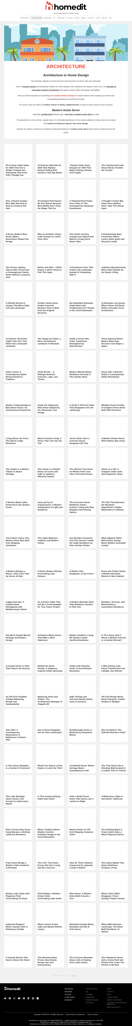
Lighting (90, 18)
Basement (69, 1000)
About (109, 989)
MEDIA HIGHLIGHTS (114, 1007)
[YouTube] (19, 998)
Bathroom (47, 18)
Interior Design (92, 1000)
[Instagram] (14, 998)
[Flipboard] (33, 998)
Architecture (36, 18)
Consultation (112, 997)
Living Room (69, 997)
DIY (54, 18)
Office (76, 18)
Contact (110, 991)
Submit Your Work (114, 1000)
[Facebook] (10, 998)
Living (97, 18)
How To (104, 18)
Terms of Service (92, 1014)
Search (110, 18)
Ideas (83, 18)
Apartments (24, 18)
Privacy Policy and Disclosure (75, 1014)
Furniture (61, 18)
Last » (74, 976)
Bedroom (68, 991)
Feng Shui (90, 1002)
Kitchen (70, 18)
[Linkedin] (28, 998)
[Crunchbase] (38, 998)
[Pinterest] (24, 998)
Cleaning (89, 994)
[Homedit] (66, 6)
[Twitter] (5, 998)
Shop (109, 994)
